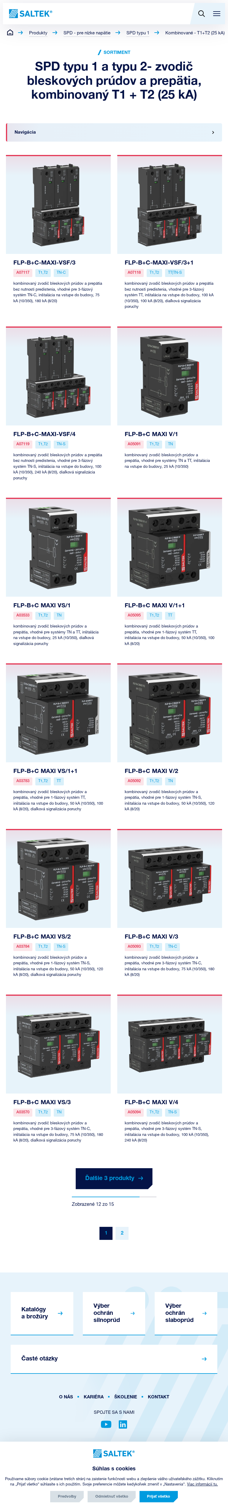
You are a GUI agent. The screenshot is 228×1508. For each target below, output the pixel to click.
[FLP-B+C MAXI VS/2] (58, 878)
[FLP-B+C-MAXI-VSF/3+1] (169, 204)
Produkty (38, 33)
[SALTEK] (30, 13)
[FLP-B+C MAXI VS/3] (58, 1044)
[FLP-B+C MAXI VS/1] (58, 547)
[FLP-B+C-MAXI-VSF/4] (58, 375)
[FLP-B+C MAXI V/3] (169, 878)
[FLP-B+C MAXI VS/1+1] (58, 712)
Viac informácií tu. (202, 1484)
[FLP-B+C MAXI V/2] (169, 712)
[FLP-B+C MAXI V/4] (169, 1044)
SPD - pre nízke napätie (87, 33)
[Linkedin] (123, 1424)
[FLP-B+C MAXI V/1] (169, 375)
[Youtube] (106, 1424)
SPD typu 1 (137, 33)
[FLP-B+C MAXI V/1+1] (169, 547)
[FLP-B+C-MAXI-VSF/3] (58, 204)
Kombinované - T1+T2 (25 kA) (195, 33)
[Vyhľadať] (201, 13)
